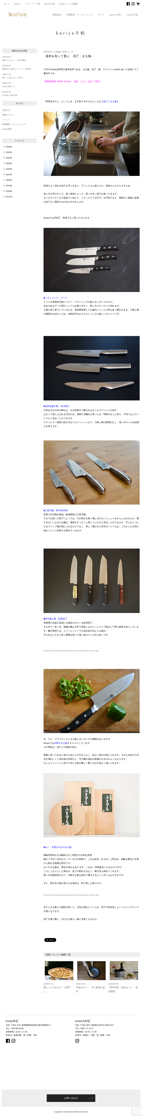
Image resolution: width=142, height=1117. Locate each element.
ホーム (7, 4)
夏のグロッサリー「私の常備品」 (14, 60)
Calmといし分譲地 (68, 4)
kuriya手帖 (132, 15)
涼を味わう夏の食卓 (9, 95)
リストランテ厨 (32, 4)
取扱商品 (56, 15)
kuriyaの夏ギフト (8, 86)
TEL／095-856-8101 (15, 1028)
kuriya (17, 4)
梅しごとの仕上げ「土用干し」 (14, 78)
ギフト (101, 15)
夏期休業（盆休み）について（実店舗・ (17, 69)
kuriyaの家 (49, 4)
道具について (8, 115)
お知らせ (6, 110)
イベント (6, 120)
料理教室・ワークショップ (79, 15)
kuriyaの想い (116, 15)
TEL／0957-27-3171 (84, 1028)
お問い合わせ (71, 1098)
